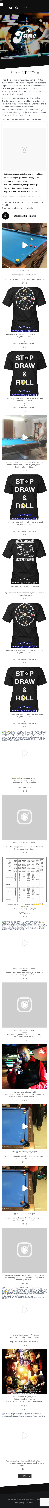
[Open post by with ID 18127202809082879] (24, 309)
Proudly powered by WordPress (20, 1499)
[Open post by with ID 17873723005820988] (24, 625)
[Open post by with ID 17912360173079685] (24, 1188)
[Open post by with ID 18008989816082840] (24, 1005)
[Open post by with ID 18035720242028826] (24, 943)
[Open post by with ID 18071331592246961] (24, 245)
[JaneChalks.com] (24, 35)
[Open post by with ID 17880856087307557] (24, 817)
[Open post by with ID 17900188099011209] (24, 1309)
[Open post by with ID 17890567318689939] (24, 437)
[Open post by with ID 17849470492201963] (24, 1250)
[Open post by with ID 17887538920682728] (24, 497)
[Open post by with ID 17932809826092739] (24, 1066)
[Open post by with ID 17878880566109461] (24, 1435)
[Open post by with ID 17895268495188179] (24, 1126)
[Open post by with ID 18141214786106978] (24, 373)
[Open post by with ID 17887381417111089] (24, 1371)
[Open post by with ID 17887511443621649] (24, 689)
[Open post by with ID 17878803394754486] (24, 561)
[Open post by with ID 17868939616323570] (24, 753)
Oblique (18, 1502)
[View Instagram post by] (46, 267)
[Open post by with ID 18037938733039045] (24, 879)
